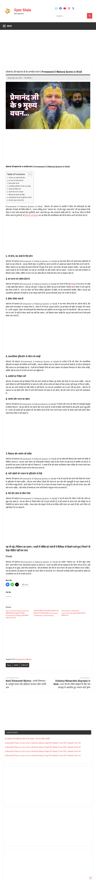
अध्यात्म (16, 665)
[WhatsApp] (56, 8)
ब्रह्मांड (73, 284)
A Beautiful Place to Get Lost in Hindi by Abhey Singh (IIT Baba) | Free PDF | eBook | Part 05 (43, 747)
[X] (73, 8)
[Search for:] (71, 16)
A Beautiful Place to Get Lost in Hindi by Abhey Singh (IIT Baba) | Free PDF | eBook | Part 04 (43, 751)
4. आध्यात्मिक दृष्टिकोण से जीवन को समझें (19, 186)
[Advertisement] (48, 50)
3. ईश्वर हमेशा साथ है (13, 183)
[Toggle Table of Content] (28, 174)
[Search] (89, 16)
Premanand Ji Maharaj (23, 659)
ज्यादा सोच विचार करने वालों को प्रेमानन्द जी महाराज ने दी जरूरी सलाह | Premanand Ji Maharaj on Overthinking (46, 613)
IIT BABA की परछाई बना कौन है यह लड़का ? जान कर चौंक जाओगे (27, 738)
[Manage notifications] (90, 878)
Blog (9, 665)
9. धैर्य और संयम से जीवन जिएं (15, 200)
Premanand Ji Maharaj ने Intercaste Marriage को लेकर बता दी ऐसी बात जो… (73, 613)
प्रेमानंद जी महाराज (31, 215)
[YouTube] (64, 8)
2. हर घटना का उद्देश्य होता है (15, 180)
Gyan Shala (22, 10)
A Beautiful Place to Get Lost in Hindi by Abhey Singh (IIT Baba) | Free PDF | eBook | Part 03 (43, 755)
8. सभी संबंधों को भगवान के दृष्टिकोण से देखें (19, 197)
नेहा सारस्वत (27, 78)
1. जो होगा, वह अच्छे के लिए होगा (16, 178)
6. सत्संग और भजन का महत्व (15, 192)
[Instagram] (69, 8)
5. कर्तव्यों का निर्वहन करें (14, 189)
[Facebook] (60, 8)
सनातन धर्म (24, 665)
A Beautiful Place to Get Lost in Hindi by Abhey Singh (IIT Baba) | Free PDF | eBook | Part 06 (43, 743)
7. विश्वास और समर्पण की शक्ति (16, 195)
